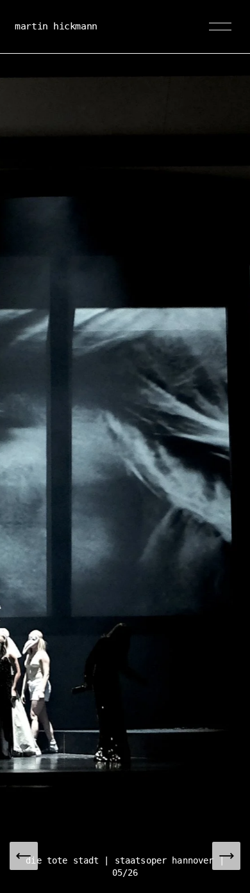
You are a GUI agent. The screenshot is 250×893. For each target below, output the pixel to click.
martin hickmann (56, 26)
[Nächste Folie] (226, 856)
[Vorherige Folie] (24, 856)
